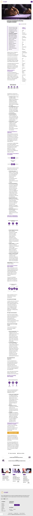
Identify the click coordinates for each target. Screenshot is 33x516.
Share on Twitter (21, 453)
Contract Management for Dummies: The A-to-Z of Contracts (16, 478)
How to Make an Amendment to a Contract (23, 46)
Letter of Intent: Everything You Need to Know (6, 477)
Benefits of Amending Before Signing (23, 70)
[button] (32, 1)
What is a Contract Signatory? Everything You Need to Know (26, 479)
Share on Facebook (13, 453)
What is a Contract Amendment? (23, 32)
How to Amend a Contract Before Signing (23, 62)
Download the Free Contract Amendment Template (23, 78)
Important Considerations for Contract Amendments (23, 54)
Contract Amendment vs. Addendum (23, 38)
